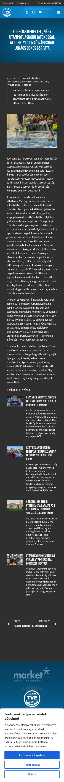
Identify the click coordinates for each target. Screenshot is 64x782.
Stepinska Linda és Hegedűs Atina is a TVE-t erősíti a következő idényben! (40, 559)
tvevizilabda (13, 84)
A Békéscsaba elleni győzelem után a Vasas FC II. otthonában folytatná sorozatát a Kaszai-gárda (40, 507)
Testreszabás (32, 764)
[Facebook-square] (27, 12)
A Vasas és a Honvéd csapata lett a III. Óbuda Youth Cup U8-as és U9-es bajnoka (41, 401)
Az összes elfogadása (32, 755)
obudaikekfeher (30, 81)
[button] (59, 12)
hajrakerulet (13, 81)
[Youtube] (40, 12)
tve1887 (44, 81)
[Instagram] (33, 12)
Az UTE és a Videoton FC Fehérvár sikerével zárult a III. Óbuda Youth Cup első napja (41, 453)
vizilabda (26, 84)
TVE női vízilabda (31, 78)
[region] (32, 745)
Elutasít (32, 774)
